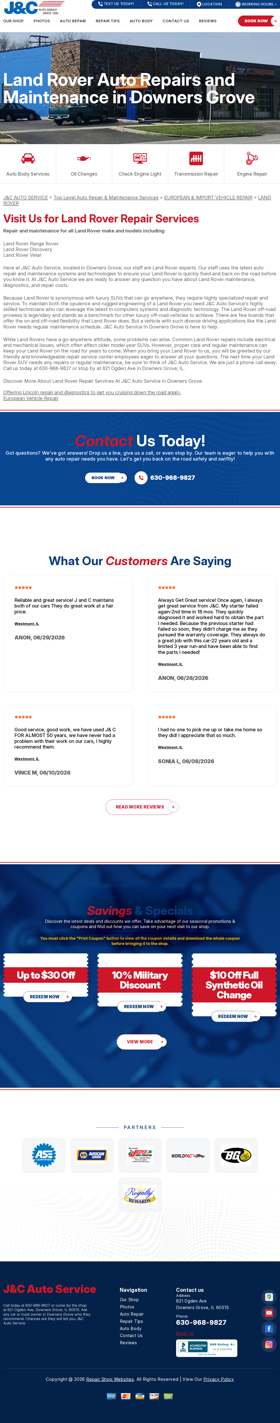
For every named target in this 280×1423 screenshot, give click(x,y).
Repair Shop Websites (110, 1379)
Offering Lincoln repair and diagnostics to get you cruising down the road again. (92, 392)
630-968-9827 (55, 368)
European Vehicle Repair (30, 398)
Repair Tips (108, 21)
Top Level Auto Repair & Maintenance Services (106, 197)
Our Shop (13, 21)
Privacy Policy (218, 1379)
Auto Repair (73, 21)
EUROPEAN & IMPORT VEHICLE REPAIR (208, 197)
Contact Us (176, 21)
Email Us (185, 1334)
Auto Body (141, 21)
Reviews (208, 21)
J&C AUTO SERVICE (25, 197)
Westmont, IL (26, 624)
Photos (42, 21)
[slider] (23, 587)
